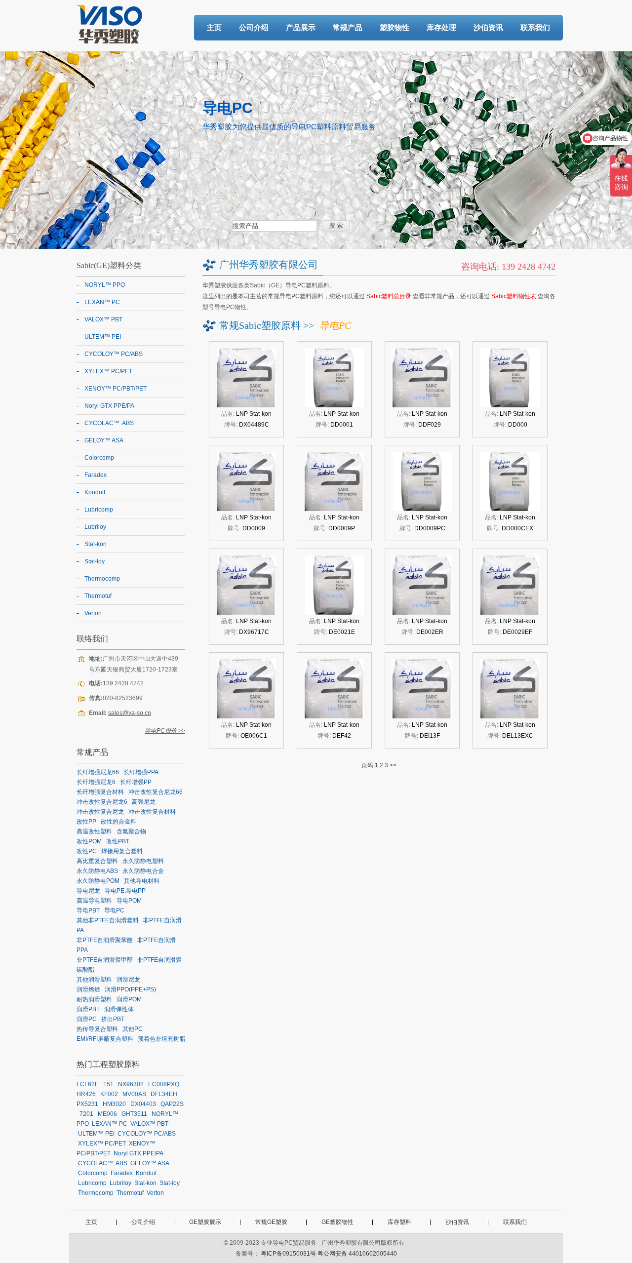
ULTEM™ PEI (102, 336)
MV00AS (134, 1094)
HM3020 (114, 1104)
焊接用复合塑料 (122, 851)
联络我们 (92, 638)
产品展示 (301, 27)
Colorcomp (99, 457)
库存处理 (441, 27)
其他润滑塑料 (94, 979)
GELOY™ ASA (103, 440)
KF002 (109, 1094)
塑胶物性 (394, 27)
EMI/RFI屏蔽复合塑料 (105, 1038)
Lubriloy (95, 526)
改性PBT (117, 841)
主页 (214, 27)
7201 (86, 1113)
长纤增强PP (136, 782)
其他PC (132, 1029)
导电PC (114, 910)
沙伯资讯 (488, 27)
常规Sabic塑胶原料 (260, 325)
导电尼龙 (88, 890)
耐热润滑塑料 (94, 999)
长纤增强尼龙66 (98, 772)
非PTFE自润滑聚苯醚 (105, 940)
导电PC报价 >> (165, 730)
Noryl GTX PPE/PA (109, 405)
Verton (93, 613)
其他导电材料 (141, 880)
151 (108, 1084)
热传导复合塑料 (97, 1029)
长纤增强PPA (140, 772)
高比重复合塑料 (97, 861)
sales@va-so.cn (129, 713)
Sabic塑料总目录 (388, 296)
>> (393, 765)
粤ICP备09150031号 (288, 1253)
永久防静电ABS (97, 871)
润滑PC (87, 1019)
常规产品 (347, 27)
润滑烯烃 (88, 989)
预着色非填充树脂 (161, 1038)
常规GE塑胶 (271, 1222)
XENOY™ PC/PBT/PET (115, 388)
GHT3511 (134, 1113)
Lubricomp (98, 509)
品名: (246, 413)
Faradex (95, 475)
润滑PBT (88, 1009)
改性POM (89, 841)
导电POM (129, 900)
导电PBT (88, 910)
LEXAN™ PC (102, 302)
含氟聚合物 (131, 831)
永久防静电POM (98, 880)
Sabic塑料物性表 (513, 296)
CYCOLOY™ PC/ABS (113, 354)
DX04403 (143, 1104)
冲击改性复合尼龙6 (102, 801)
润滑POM (129, 999)
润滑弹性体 (119, 1009)
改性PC (87, 851)
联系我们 (535, 27)
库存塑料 (399, 1222)
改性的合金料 (118, 821)
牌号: (246, 424)
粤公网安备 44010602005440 (357, 1253)
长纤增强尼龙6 (96, 782)
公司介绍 (254, 27)
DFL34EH (164, 1094)
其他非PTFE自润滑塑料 (108, 920)
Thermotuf (98, 595)
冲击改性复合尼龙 (100, 811)
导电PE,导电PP (125, 890)
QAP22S (172, 1104)
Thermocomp (102, 578)
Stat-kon (95, 544)
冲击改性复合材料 (152, 811)
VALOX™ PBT (103, 319)
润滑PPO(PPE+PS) (130, 989)
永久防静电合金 (143, 871)
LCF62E (88, 1084)
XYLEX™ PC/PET (108, 371)
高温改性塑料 (94, 831)
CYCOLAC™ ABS (109, 423)
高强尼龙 (144, 801)
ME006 (107, 1113)
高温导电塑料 (94, 900)
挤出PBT (112, 1019)
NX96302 (131, 1084)
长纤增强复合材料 (100, 792)
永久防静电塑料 (143, 861)
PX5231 (87, 1104)
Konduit (94, 492)
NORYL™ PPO (104, 284)
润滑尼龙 (128, 979)
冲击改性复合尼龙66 (155, 792)
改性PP (86, 821)
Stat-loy (94, 561)
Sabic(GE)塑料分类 (109, 265)
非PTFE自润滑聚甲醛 (105, 959)
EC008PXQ (163, 1084)
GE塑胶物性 (337, 1222)
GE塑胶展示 (205, 1222)
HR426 (86, 1094)
